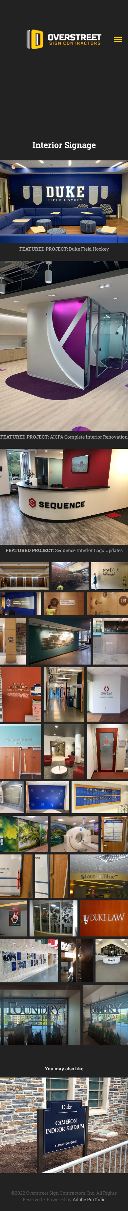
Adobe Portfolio (89, 1199)
